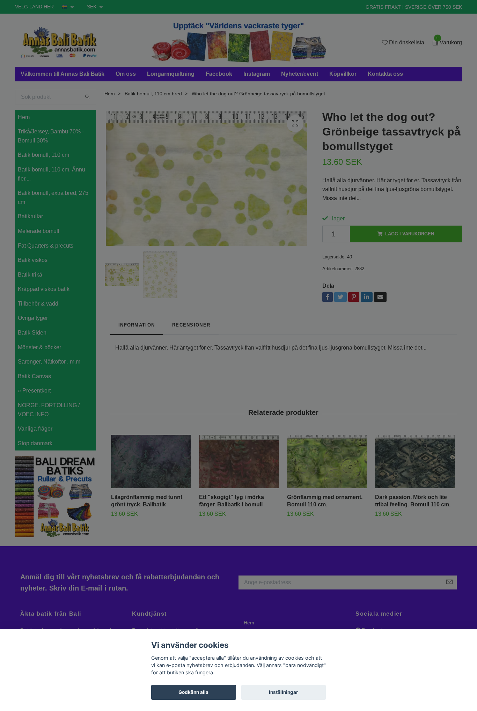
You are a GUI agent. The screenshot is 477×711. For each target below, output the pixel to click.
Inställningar (283, 692)
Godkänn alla (193, 692)
